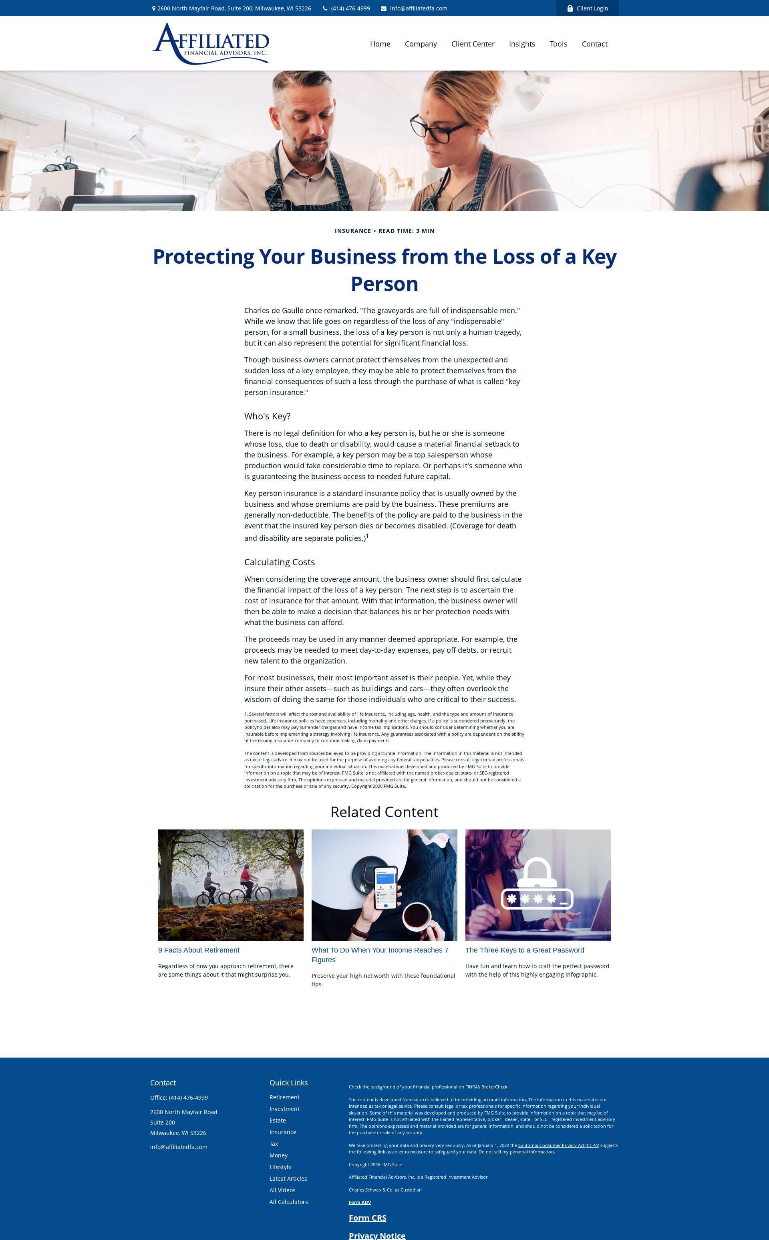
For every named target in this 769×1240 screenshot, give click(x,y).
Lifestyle (281, 1167)
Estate (278, 1120)
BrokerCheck (494, 1087)
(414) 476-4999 (350, 8)
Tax (274, 1143)
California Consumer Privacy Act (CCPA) (558, 1145)
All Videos (283, 1190)
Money (279, 1155)
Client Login (592, 8)
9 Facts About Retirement (199, 950)
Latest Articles (288, 1178)
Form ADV (360, 1202)
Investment (285, 1109)
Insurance (283, 1132)
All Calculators (289, 1202)
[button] (380, 43)
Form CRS (368, 1217)
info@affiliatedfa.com (418, 8)
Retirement (285, 1097)
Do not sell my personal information (516, 1152)
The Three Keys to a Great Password (524, 950)
